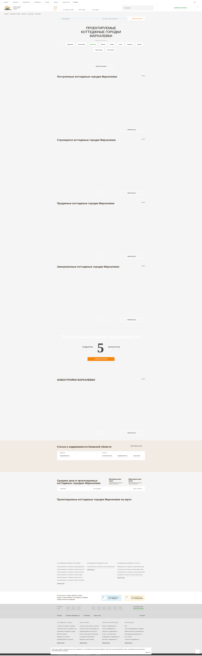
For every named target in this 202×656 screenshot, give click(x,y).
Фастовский (31, 13)
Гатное (120, 44)
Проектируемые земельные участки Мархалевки (101, 566)
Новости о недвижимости (109, 626)
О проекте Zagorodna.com (73, 615)
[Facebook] (93, 608)
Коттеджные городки (15, 13)
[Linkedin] (120, 608)
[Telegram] (79, 608)
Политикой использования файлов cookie (96, 649)
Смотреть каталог (101, 66)
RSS (126, 626)
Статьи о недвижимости (109, 628)
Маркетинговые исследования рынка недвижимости (139, 631)
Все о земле (128, 636)
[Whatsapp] (73, 608)
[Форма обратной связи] (115, 608)
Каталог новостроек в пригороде (89, 634)
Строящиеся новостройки (87, 636)
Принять (147, 652)
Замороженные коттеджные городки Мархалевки (131, 572)
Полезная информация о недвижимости (136, 628)
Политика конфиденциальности (84, 654)
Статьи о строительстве (109, 634)
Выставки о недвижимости (109, 639)
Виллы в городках (62, 634)
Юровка (139, 44)
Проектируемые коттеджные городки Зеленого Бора (71, 569)
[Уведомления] (197, 8)
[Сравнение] (197, 651)
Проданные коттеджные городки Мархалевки (130, 574)
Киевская (24, 13)
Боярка (112, 44)
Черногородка (98, 49)
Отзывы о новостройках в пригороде (90, 626)
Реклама (59, 615)
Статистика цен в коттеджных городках (68, 628)
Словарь (75, 2)
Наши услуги (97, 615)
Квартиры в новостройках (87, 639)
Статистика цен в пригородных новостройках (92, 628)
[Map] (101, 529)
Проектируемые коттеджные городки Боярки (70, 574)
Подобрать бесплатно (180, 7)
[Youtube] (109, 608)
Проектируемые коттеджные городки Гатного (70, 577)
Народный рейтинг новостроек (88, 631)
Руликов (103, 44)
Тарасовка (130, 44)
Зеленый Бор (81, 44)
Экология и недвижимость (132, 639)
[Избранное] (192, 8)
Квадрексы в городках (63, 636)
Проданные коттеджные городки (66, 631)
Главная (6, 13)
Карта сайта (98, 654)
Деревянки (70, 44)
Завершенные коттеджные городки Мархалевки (130, 566)
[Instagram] (104, 608)
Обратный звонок (138, 608)
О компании (87, 615)
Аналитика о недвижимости (109, 631)
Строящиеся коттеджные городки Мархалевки (130, 569)
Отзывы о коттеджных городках (66, 626)
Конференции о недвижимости (110, 636)
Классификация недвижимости (133, 634)
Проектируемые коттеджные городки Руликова (70, 572)
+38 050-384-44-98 (138, 606)
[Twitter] (99, 608)
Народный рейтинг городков (65, 639)
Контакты (142, 615)
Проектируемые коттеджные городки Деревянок (71, 566)
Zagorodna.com (68, 649)
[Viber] (68, 608)
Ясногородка (110, 49)
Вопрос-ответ (66, 2)
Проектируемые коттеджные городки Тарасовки (70, 580)
